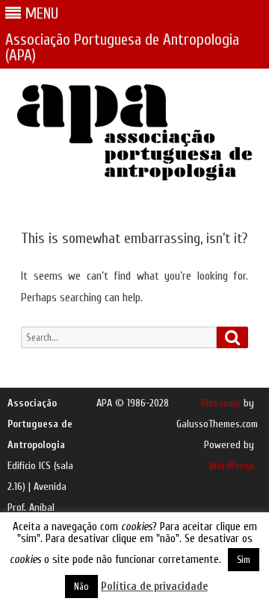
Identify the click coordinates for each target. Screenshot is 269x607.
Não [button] (81, 586)
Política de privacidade (154, 586)
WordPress (231, 465)
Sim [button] (243, 559)
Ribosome (221, 403)
